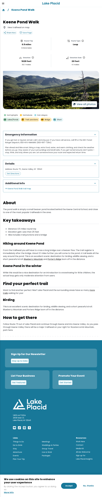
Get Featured (18, 382)
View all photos (86, 104)
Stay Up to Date (20, 360)
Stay (15, 448)
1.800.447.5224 (19, 415)
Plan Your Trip (19, 459)
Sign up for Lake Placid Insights (84, 457)
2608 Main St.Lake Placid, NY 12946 (22, 419)
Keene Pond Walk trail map (19, 188)
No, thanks (88, 485)
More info (9, 492)
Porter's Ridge (54, 259)
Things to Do (18, 441)
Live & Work (47, 452)
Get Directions (13, 173)
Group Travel (47, 448)
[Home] (3, 10)
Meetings (46, 441)
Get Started (65, 382)
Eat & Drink (17, 445)
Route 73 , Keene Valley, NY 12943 (27, 169)
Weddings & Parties (50, 445)
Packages (46, 455)
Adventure (17, 452)
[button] (20, 3)
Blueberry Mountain (33, 259)
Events (16, 455)
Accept (69, 485)
